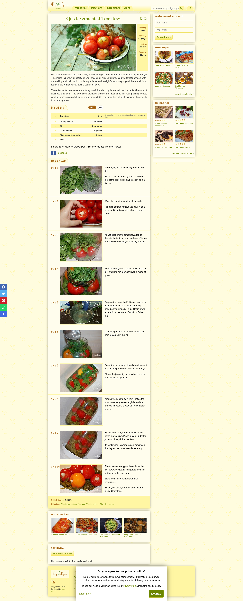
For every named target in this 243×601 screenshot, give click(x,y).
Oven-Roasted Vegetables (86, 535)
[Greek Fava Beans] (164, 57)
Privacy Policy (130, 586)
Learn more (85, 594)
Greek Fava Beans (162, 65)
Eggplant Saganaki (162, 86)
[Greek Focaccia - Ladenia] (184, 57)
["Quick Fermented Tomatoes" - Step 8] (81, 411)
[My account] (190, 8)
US (100, 107)
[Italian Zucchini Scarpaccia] (164, 112)
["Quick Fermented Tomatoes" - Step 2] (81, 214)
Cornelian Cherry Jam (184, 124)
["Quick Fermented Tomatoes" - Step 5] (81, 312)
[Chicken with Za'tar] (184, 136)
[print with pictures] (141, 18)
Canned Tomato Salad (60, 535)
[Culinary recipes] (60, 574)
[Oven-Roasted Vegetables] (87, 525)
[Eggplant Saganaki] (164, 78)
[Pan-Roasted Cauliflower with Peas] (111, 525)
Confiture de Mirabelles (180, 87)
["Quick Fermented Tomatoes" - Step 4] (81, 281)
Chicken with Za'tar (183, 147)
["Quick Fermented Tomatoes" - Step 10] (81, 479)
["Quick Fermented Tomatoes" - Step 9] (81, 445)
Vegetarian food (92, 504)
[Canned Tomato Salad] (62, 525)
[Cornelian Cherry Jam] (184, 112)
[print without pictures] (145, 18)
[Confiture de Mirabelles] (184, 78)
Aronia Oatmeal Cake (163, 147)
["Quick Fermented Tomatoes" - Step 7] (81, 378)
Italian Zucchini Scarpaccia (161, 125)
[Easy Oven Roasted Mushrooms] (135, 525)
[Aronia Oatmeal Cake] (164, 136)
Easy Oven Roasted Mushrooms (132, 536)
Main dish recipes (107, 504)
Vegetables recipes (69, 504)
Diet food (81, 504)
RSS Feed (53, 582)
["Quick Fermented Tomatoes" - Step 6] (81, 344)
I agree (156, 593)
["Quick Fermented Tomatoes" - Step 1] (81, 180)
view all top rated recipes (182, 153)
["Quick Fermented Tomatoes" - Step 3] (81, 247)
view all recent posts (183, 94)
